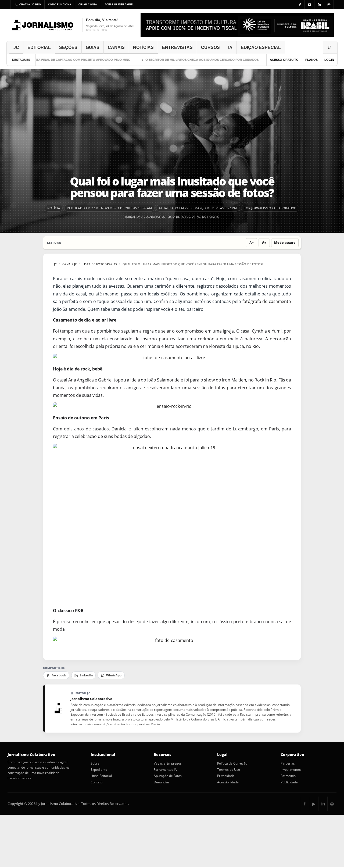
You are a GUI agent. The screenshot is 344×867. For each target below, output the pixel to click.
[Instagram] (329, 4)
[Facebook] (300, 4)
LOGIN (329, 59)
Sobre (95, 763)
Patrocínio (288, 776)
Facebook (59, 675)
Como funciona (59, 4)
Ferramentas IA (165, 770)
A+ (264, 242)
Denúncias (162, 782)
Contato (96, 782)
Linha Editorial (101, 776)
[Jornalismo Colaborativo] (43, 25)
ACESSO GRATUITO (284, 59)
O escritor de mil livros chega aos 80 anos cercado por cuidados (189, 59)
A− (251, 242)
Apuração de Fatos (168, 776)
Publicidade (289, 782)
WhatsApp (113, 675)
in (323, 804)
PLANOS (311, 59)
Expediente (99, 770)
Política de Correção (232, 763)
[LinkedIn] (319, 4)
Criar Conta (87, 4)
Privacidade (226, 776)
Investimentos (291, 770)
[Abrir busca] (330, 47)
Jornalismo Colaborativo (145, 217)
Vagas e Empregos (168, 763)
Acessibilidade (228, 782)
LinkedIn (86, 675)
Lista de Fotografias (184, 217)
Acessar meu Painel (119, 4)
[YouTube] (309, 4)
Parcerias (288, 763)
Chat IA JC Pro (30, 4)
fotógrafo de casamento (266, 301)
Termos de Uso (228, 770)
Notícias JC (210, 217)
